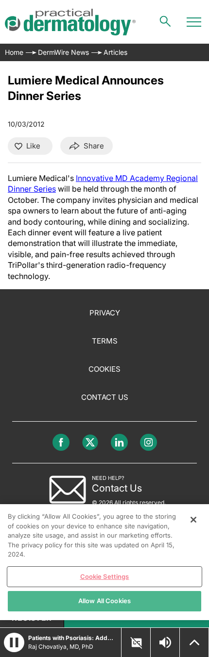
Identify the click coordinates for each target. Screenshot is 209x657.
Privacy (104, 312)
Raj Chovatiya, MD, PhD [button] (60, 646)
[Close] (193, 519)
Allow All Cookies (104, 601)
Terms (105, 340)
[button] (14, 642)
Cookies (104, 369)
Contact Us (104, 397)
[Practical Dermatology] (70, 22)
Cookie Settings (104, 576)
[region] (104, 562)
